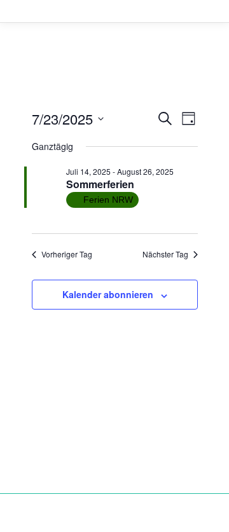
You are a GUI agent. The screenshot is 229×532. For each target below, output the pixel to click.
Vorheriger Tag (66, 254)
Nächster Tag (165, 254)
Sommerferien (100, 184)
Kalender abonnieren (107, 294)
